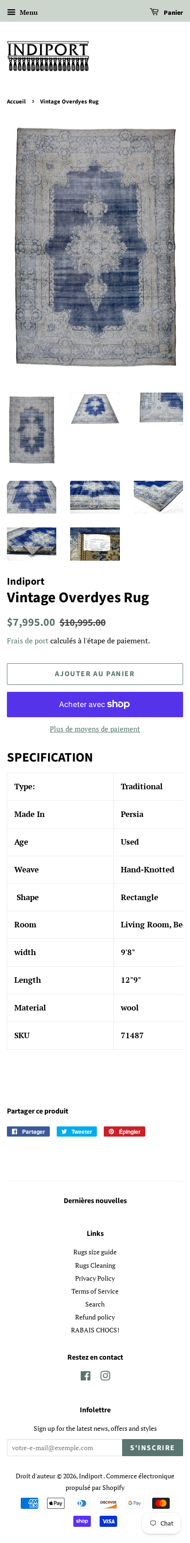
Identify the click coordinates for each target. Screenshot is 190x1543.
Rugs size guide (95, 1251)
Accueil (16, 101)
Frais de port (27, 640)
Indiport (91, 1475)
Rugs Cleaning (95, 1265)
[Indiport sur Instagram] (105, 1377)
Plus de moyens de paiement (95, 728)
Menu (28, 12)
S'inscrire (152, 1448)
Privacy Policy (95, 1278)
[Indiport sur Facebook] (85, 1377)
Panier (172, 13)
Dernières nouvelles (95, 1201)
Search (95, 1304)
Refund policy (95, 1317)
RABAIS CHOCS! (95, 1329)
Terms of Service (95, 1291)
